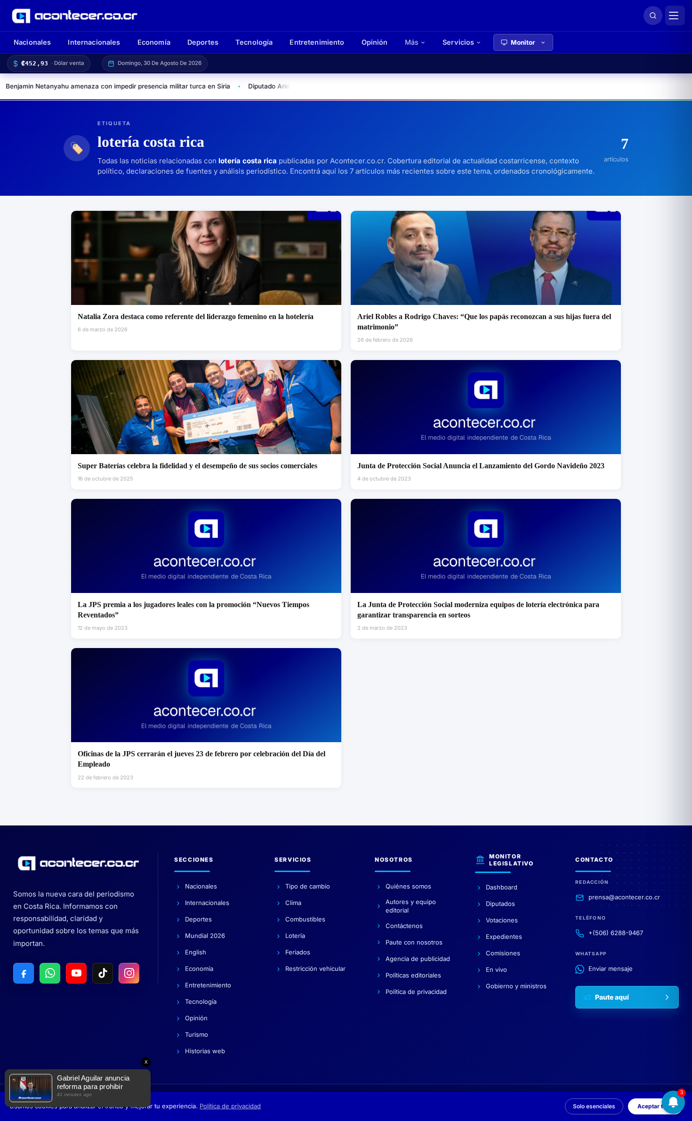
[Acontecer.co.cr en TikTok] (102, 973)
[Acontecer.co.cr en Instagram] (129, 973)
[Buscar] (653, 15)
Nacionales (32, 42)
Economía (153, 42)
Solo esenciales (594, 1106)
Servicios (458, 42)
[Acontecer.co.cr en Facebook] (23, 973)
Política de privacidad (230, 1106)
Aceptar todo (655, 1106)
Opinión (375, 42)
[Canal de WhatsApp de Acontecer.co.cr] (50, 973)
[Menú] (675, 15)
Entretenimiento (317, 42)
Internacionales (94, 42)
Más (411, 42)
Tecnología (254, 42)
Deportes (202, 42)
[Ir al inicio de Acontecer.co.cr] (78, 863)
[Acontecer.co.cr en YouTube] (76, 973)
